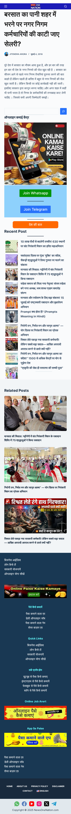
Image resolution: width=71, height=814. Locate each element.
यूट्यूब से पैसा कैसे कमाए (35, 676)
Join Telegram (35, 209)
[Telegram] (54, 803)
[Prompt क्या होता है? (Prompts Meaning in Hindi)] (11, 316)
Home (10, 786)
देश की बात (35, 225)
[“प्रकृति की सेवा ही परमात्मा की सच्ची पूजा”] (11, 372)
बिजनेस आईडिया (12, 560)
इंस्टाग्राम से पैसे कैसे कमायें (35, 681)
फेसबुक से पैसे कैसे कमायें (35, 686)
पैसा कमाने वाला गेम (35, 623)
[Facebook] (24, 803)
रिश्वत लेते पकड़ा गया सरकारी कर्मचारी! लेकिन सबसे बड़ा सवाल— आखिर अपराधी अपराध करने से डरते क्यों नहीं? (41, 344)
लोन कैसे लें (10, 564)
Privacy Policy (39, 786)
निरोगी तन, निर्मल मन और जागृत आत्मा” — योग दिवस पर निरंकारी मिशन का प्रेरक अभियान (42, 330)
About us (22, 786)
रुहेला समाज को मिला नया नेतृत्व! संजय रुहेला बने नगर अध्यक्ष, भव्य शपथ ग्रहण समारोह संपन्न (43, 288)
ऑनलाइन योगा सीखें (14, 574)
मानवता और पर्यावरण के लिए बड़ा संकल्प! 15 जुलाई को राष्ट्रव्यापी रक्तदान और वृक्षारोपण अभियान (42, 302)
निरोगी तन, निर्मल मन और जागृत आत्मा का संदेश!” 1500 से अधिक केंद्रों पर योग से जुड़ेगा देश (41, 358)
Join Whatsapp (35, 193)
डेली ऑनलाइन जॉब (35, 618)
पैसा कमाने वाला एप (35, 613)
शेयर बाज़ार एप (35, 627)
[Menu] (5, 6)
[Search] (63, 111)
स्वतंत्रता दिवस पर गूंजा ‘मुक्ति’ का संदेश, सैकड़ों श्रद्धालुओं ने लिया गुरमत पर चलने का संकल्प (42, 260)
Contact (28, 791)
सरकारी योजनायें (12, 569)
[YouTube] (31, 803)
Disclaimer (58, 786)
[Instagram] (39, 803)
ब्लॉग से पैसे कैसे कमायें (35, 690)
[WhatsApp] (16, 803)
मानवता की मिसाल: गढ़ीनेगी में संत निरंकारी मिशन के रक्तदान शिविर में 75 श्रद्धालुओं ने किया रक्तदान (42, 274)
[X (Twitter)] (46, 803)
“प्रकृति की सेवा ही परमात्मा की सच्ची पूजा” (42, 368)
